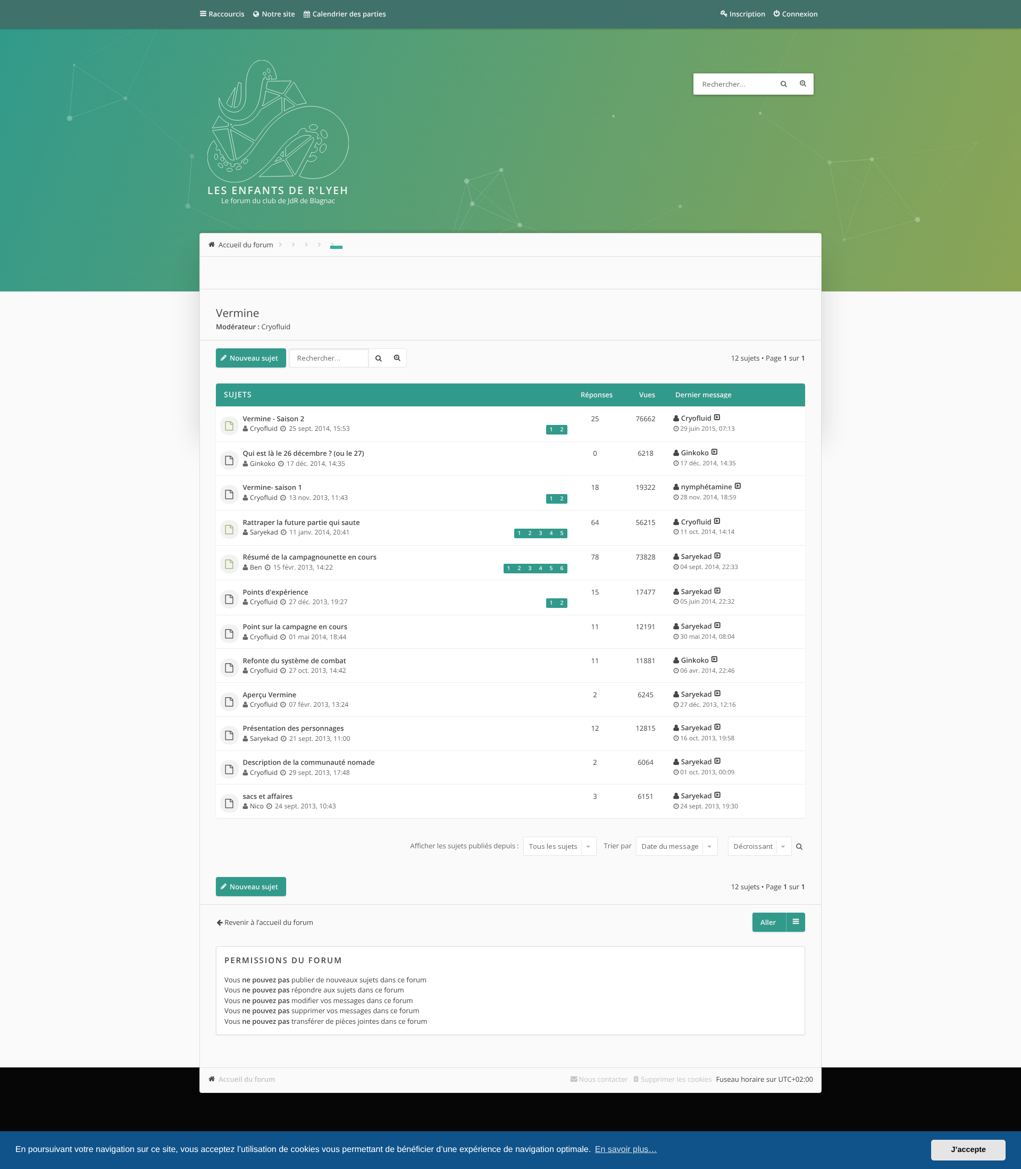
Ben (256, 567)
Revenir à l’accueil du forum (268, 922)
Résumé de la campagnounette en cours (309, 557)
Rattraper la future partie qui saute (301, 523)
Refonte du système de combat (294, 661)
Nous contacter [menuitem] (603, 1079)
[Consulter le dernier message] (717, 418)
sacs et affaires (268, 796)
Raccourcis (227, 14)
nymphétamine (706, 486)
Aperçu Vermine (270, 695)
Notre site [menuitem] (277, 14)
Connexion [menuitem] (800, 14)
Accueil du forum (247, 1079)
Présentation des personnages (293, 728)
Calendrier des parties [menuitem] (348, 14)
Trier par (619, 846)
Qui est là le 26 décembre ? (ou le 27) (303, 453)
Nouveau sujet (254, 358)
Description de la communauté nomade (309, 762)
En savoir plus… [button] (626, 1149)
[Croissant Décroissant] (758, 846)
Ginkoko (262, 463)
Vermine (238, 313)
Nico (257, 806)
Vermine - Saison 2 (274, 419)
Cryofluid (275, 326)
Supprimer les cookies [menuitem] (676, 1079)
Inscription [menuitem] (747, 14)
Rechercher (783, 84)
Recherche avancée (803, 84)
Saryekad (264, 532)
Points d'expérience (275, 592)
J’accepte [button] (968, 1150)
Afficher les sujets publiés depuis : (465, 846)
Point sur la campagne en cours (295, 627)
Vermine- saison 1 (272, 487)
